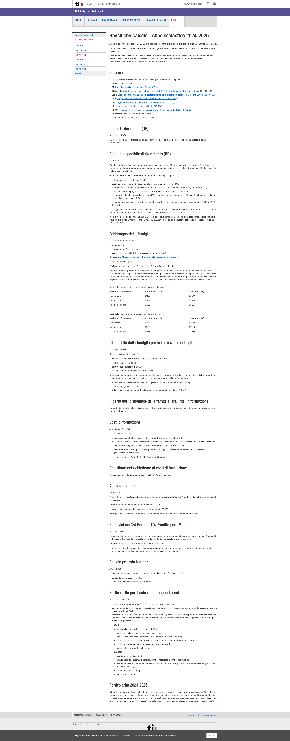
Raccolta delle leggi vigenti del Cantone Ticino (137, 87)
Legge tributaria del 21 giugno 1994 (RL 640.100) (138, 106)
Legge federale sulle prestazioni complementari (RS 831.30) (145, 102)
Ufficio (78, 20)
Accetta (212, 735)
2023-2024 (81, 59)
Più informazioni (168, 735)
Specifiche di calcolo (83, 39)
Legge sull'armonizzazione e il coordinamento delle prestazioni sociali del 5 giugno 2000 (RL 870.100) (166, 95)
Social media (101, 715)
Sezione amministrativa (109, 4)
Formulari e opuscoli (83, 35)
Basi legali (78, 73)
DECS (90, 4)
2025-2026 (81, 50)
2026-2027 (81, 45)
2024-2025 (81, 55)
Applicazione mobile (83, 715)
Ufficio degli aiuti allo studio (89, 11)
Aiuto (191, 715)
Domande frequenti (156, 20)
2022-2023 (81, 64)
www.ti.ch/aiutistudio (194, 4)
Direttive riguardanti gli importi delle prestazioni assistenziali (150, 257)
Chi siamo (92, 20)
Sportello (176, 20)
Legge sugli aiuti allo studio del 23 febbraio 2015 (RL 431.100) (147, 98)
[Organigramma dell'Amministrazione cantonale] (214, 4)
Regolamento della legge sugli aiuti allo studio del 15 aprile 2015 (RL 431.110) (156, 110)
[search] (208, 4)
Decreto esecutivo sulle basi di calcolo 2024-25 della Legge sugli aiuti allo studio (161, 91)
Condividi (116, 715)
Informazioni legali (207, 715)
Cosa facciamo (109, 20)
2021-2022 (81, 69)
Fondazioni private (131, 20)
